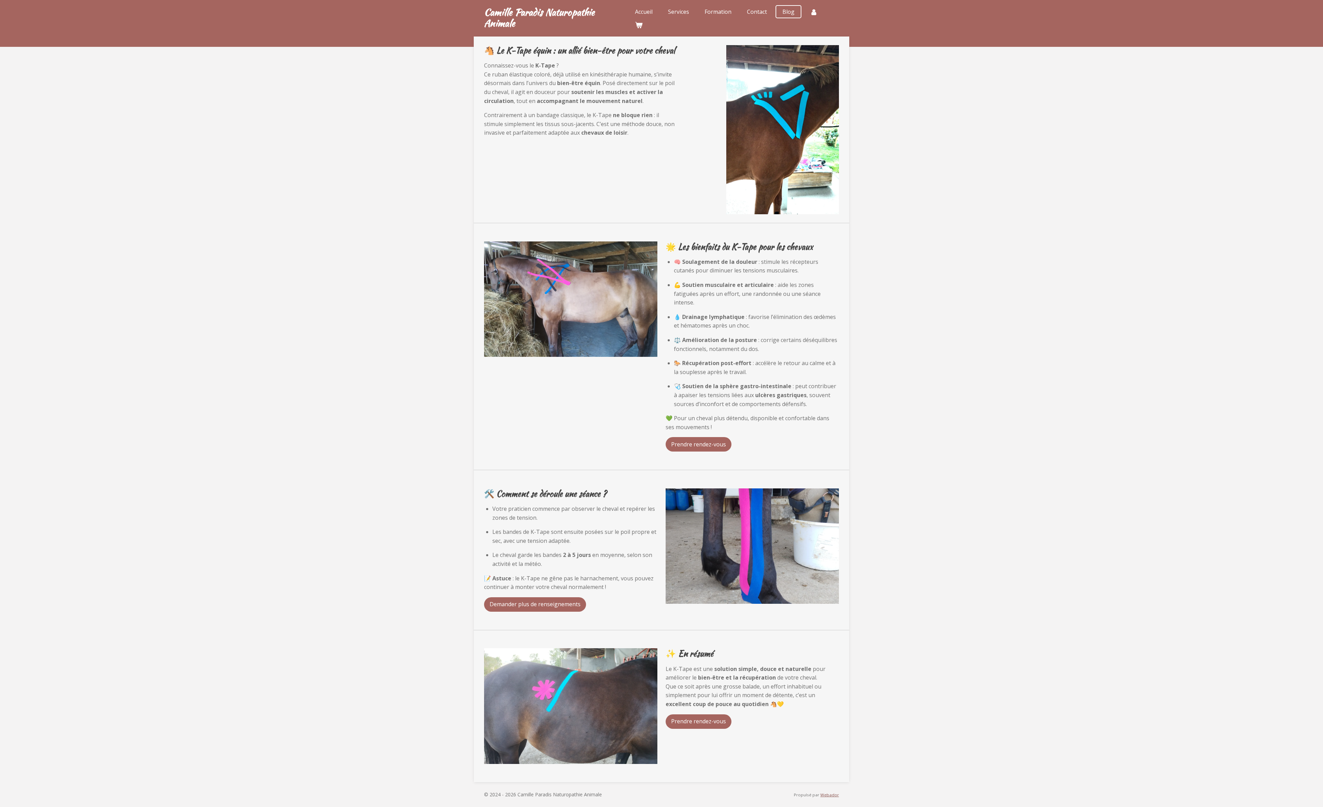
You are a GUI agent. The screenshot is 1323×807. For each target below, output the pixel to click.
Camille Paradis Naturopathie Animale (539, 17)
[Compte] (813, 11)
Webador (829, 794)
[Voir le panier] (638, 24)
